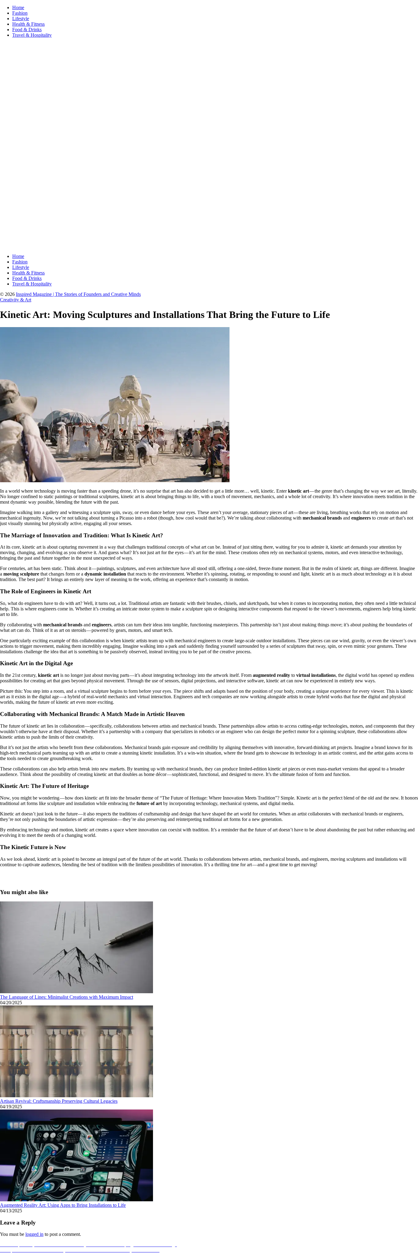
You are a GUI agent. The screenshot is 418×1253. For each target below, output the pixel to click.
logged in (34, 1234)
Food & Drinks (27, 29)
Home (18, 7)
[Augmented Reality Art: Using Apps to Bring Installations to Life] (76, 1199)
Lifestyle (20, 18)
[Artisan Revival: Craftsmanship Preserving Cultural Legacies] (76, 1095)
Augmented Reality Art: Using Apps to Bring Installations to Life (63, 1205)
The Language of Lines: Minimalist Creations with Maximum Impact (66, 997)
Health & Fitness (28, 24)
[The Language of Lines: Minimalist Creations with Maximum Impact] (76, 991)
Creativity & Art (15, 299)
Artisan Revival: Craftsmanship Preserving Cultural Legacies (59, 1101)
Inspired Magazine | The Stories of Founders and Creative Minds (78, 294)
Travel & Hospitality (32, 35)
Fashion (20, 13)
